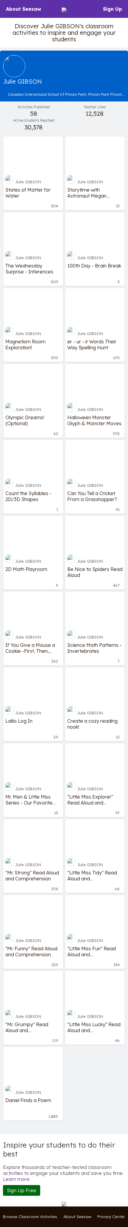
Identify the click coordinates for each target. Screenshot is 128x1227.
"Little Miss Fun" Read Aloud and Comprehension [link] (91, 951)
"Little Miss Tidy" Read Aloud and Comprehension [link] (92, 876)
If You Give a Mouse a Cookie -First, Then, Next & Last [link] (30, 648)
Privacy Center (111, 1216)
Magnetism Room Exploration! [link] (25, 344)
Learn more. (16, 1179)
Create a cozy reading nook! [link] (92, 724)
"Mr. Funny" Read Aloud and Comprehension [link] (31, 951)
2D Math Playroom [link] (26, 569)
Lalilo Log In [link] (18, 721)
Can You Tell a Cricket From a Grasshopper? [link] (92, 496)
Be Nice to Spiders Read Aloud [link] (95, 572)
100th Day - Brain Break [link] (94, 266)
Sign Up (112, 9)
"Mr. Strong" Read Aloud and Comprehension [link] (32, 876)
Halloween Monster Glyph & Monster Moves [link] (94, 420)
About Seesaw (23, 9)
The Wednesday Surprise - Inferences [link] (29, 269)
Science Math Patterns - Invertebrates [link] (94, 648)
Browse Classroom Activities (30, 1216)
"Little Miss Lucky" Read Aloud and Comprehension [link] (94, 1027)
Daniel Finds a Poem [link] (28, 1100)
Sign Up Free (21, 1190)
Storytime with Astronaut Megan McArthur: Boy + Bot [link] (89, 193)
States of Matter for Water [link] (28, 193)
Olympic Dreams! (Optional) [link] (24, 420)
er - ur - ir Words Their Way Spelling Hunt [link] (91, 344)
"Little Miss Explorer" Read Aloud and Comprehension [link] (90, 800)
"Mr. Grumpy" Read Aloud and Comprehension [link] (26, 1027)
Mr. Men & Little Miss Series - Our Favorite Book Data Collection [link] (29, 800)
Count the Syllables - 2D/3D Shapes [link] (28, 496)
